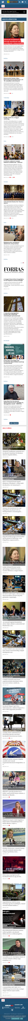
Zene (5, 141)
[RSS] (19, 2)
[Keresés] (25, 2)
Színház (6, 181)
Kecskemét (6, 340)
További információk (15, 1018)
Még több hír (14, 423)
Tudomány (6, 97)
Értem (22, 1018)
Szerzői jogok (14, 1013)
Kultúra (5, 58)
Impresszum (20, 1013)
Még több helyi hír (7, 995)
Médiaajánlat (7, 1013)
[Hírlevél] (22, 2)
